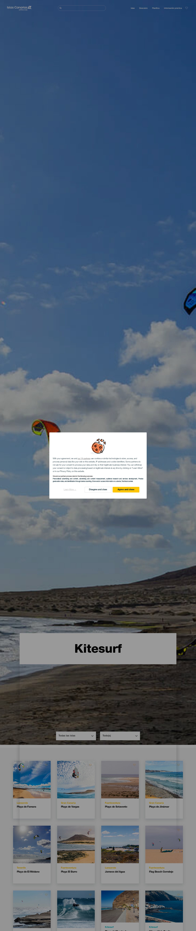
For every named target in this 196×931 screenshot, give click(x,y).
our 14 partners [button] (84, 459)
